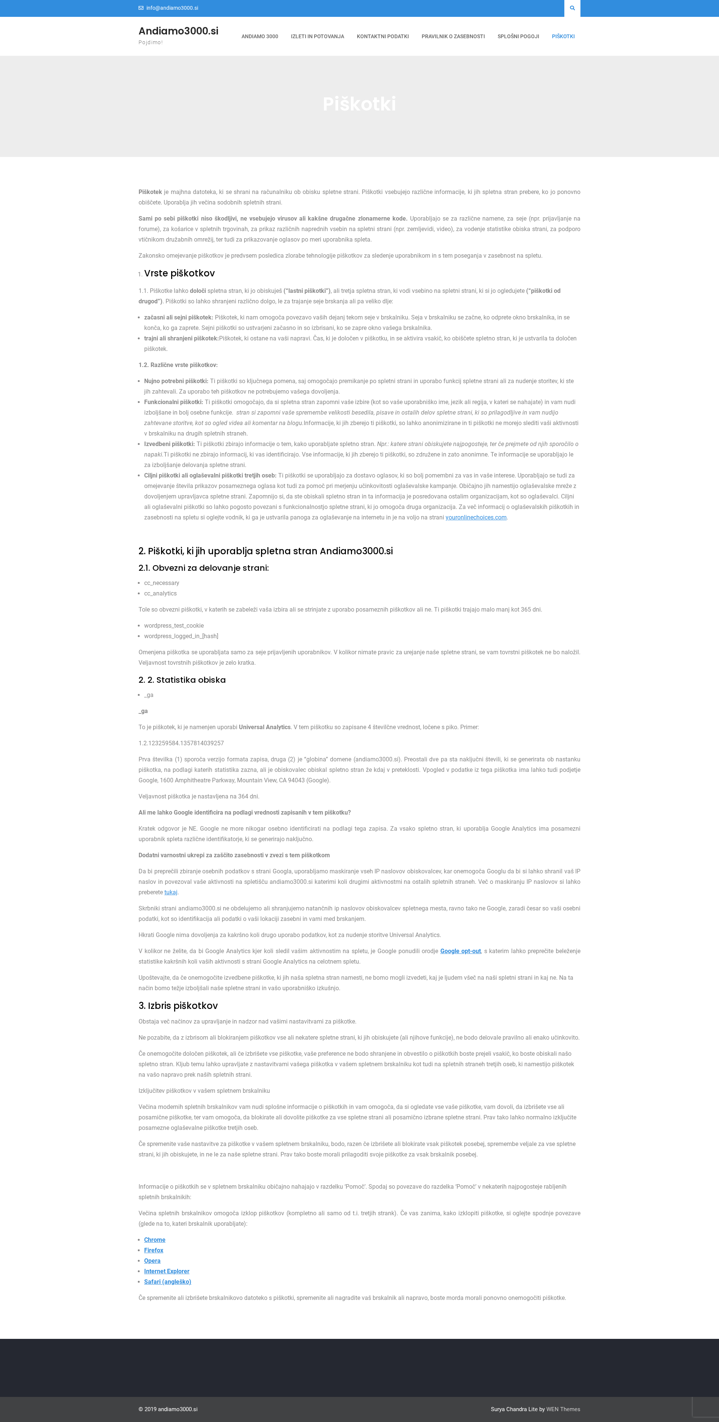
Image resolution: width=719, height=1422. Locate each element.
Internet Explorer (166, 1271)
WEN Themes (563, 1409)
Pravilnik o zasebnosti (453, 36)
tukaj (171, 892)
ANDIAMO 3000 (260, 36)
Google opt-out (460, 951)
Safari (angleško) (167, 1281)
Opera (152, 1260)
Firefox (153, 1250)
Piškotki (563, 36)
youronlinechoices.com (476, 517)
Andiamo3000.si (178, 31)
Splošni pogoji (518, 36)
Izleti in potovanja (317, 36)
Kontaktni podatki (383, 36)
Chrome (155, 1239)
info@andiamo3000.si (172, 8)
